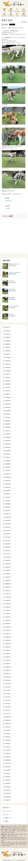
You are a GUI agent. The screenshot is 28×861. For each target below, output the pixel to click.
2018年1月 (7, 673)
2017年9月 (7, 687)
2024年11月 (8, 400)
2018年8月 (7, 650)
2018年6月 (7, 657)
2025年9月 (7, 367)
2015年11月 (8, 760)
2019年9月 (7, 607)
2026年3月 (7, 347)
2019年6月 (7, 617)
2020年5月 (7, 580)
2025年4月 (7, 384)
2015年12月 (8, 756)
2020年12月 (8, 557)
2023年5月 (7, 460)
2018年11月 (8, 640)
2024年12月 (8, 397)
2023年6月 (7, 457)
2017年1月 (7, 713)
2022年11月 (8, 480)
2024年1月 (7, 434)
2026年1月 (7, 354)
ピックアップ (8, 811)
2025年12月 (8, 357)
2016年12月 (8, 716)
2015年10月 (8, 763)
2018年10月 (8, 643)
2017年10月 (8, 683)
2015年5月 (7, 780)
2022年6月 (7, 497)
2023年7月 (7, 454)
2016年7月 (7, 733)
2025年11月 (8, 360)
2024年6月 (7, 417)
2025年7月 (7, 374)
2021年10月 (8, 524)
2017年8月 (7, 690)
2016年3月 (7, 746)
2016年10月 (8, 723)
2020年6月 (7, 577)
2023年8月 (7, 450)
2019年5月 (7, 620)
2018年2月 (7, 670)
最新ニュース (8, 818)
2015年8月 (7, 770)
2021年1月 (7, 553)
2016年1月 (7, 753)
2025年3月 (7, 387)
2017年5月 (7, 700)
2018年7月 (7, 653)
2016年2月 (7, 750)
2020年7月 (7, 573)
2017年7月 (7, 693)
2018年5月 (7, 660)
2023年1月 (7, 474)
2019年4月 (7, 623)
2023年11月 (8, 440)
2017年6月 (7, 697)
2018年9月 (7, 647)
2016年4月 (7, 743)
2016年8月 (7, 730)
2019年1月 (7, 633)
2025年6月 (7, 377)
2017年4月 (7, 703)
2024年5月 (7, 420)
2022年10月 (8, 484)
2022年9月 (7, 487)
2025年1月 (7, 394)
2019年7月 (7, 613)
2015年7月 (7, 773)
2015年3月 (7, 786)
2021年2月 (7, 550)
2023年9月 (7, 447)
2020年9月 (7, 567)
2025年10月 (8, 364)
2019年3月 (7, 627)
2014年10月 (8, 796)
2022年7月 (7, 494)
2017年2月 (7, 710)
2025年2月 (7, 390)
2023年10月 (8, 444)
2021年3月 (7, 547)
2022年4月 (7, 503)
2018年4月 (7, 663)
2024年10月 (8, 404)
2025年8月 (7, 370)
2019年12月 (8, 597)
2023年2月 (7, 470)
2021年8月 (7, 530)
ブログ (6, 814)
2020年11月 (8, 560)
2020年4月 (7, 583)
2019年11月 (8, 600)
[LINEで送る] (4, 24)
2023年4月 (7, 464)
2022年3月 (7, 507)
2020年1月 (7, 593)
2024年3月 (7, 427)
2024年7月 (7, 414)
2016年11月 (8, 720)
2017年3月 (7, 707)
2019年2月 (7, 630)
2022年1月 (7, 514)
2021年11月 (8, 520)
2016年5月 (7, 740)
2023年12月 (8, 437)
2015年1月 (7, 793)
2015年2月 (7, 790)
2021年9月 (7, 527)
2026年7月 (7, 334)
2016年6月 (7, 737)
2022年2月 (7, 510)
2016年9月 (7, 727)
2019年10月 (8, 603)
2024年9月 (7, 407)
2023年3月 (7, 467)
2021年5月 (7, 540)
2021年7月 (7, 533)
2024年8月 (7, 410)
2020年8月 (7, 570)
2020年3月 (7, 587)
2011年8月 (7, 800)
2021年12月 (8, 517)
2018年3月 (7, 667)
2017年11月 (8, 680)
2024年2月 (7, 430)
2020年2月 (7, 590)
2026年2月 (7, 350)
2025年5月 (7, 380)
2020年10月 (8, 563)
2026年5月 (7, 340)
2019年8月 (7, 610)
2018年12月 (8, 637)
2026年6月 (7, 337)
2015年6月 (7, 776)
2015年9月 (7, 766)
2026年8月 (7, 330)
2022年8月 (7, 490)
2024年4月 (7, 424)
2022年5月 (7, 500)
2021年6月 (7, 537)
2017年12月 (8, 677)
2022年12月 (8, 477)
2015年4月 (7, 783)
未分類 (6, 821)
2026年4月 (7, 344)
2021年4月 (7, 543)
